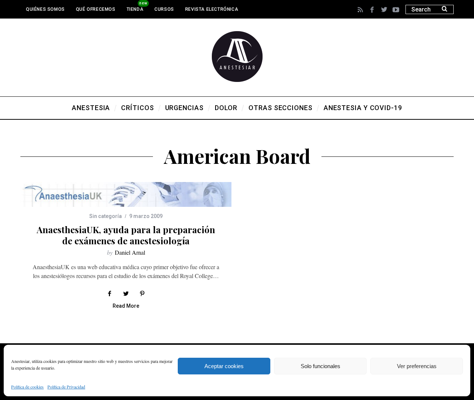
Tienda (135, 9)
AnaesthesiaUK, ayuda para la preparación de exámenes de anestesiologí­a (126, 235)
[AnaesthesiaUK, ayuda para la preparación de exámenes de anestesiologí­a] (125, 194)
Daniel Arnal (130, 252)
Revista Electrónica (211, 9)
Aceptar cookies (224, 366)
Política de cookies (27, 387)
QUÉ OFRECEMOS (96, 9)
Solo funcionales (320, 366)
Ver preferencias (417, 366)
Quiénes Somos (45, 9)
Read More (126, 306)
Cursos (164, 9)
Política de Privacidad (66, 387)
